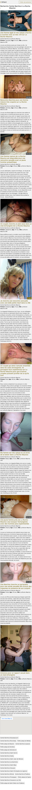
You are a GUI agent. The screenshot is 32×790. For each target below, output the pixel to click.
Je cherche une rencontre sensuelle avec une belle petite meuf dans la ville (15, 302)
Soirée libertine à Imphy (7, 756)
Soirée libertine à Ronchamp (8, 741)
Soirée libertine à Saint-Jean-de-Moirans (11, 759)
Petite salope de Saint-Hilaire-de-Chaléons (12, 783)
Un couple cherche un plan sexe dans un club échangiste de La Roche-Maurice (16, 225)
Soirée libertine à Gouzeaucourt (9, 738)
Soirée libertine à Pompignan (8, 777)
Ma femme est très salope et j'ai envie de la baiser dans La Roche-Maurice (15, 454)
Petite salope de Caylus (24, 777)
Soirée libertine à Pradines (22, 774)
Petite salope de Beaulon (7, 744)
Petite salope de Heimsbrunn (8, 750)
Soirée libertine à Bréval (7, 774)
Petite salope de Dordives (7, 747)
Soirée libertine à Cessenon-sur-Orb (10, 780)
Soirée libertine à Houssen (7, 768)
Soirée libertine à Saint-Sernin (8, 753)
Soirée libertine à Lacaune (23, 744)
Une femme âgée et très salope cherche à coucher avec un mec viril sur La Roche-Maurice (15, 35)
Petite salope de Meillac (24, 741)
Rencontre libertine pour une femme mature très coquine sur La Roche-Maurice (14, 102)
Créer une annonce (25, 2)
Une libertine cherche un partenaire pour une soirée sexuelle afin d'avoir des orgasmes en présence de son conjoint (15, 586)
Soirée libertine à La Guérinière (9, 762)
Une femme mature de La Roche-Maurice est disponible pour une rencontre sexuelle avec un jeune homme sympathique (13, 159)
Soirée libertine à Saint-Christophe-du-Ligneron (13, 771)
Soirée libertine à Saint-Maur (8, 765)
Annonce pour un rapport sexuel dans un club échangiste (15, 674)
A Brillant (3, 2)
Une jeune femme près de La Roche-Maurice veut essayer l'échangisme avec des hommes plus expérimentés (14, 522)
